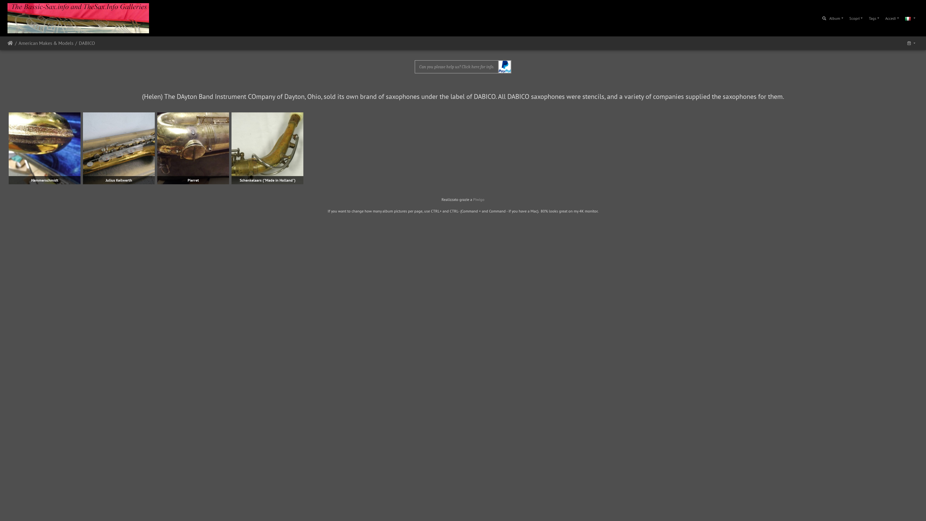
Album (834, 18)
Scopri (854, 18)
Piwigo (478, 199)
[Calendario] (911, 43)
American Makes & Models (46, 43)
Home (10, 43)
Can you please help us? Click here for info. (456, 66)
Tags (872, 18)
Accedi (890, 18)
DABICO (87, 43)
